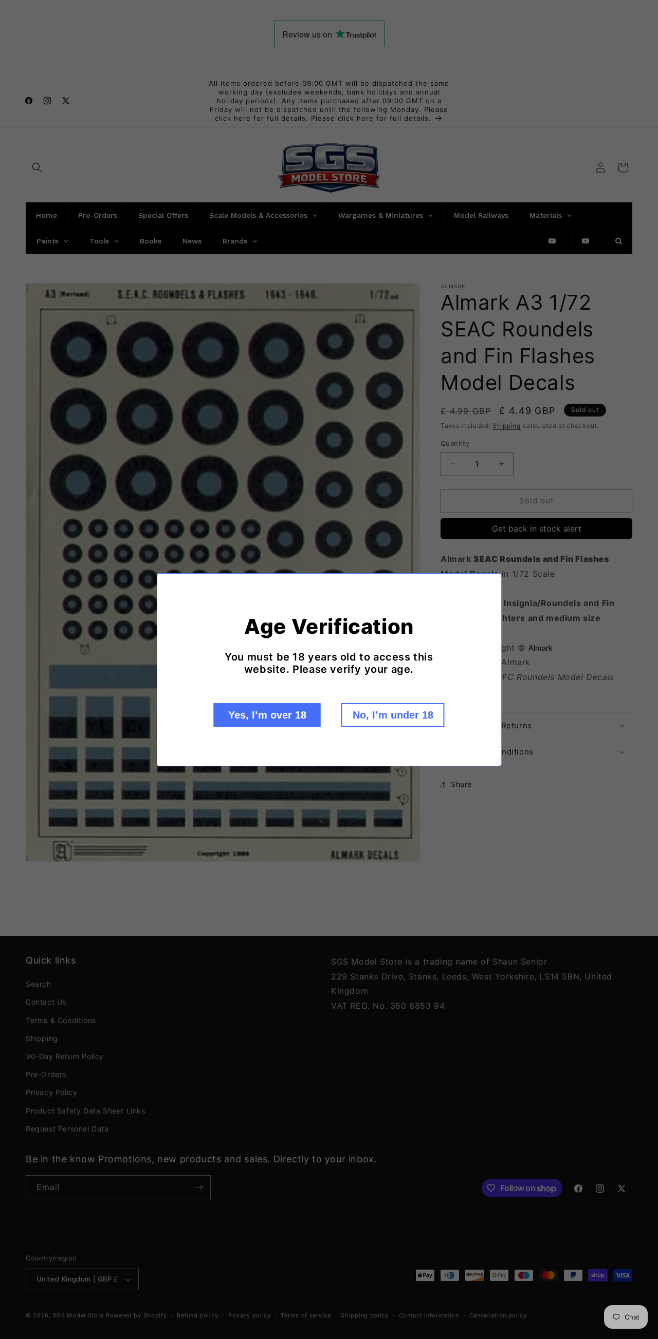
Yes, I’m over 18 (267, 715)
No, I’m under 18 (393, 715)
